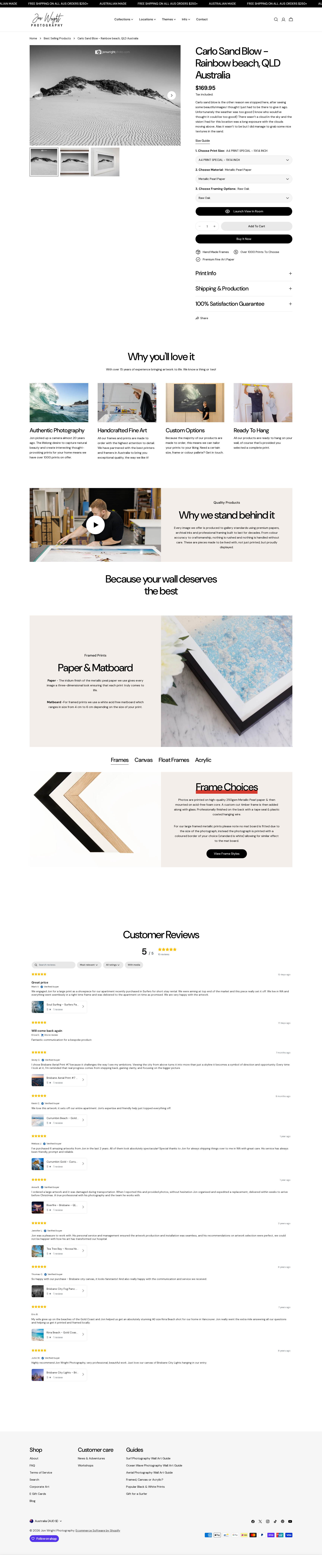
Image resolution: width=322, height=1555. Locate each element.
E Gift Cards (38, 1494)
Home (33, 38)
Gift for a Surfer (136, 1494)
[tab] (120, 760)
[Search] (276, 19)
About (34, 1458)
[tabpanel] (161, 819)
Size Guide (202, 141)
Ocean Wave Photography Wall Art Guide (154, 1465)
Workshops (85, 1465)
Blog (32, 1501)
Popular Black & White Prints (145, 1487)
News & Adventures (91, 1458)
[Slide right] (171, 95)
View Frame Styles (226, 854)
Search (34, 1480)
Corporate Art (39, 1487)
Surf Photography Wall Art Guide (148, 1458)
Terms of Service (41, 1472)
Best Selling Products (57, 38)
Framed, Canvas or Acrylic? (144, 1480)
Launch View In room (248, 211)
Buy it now (243, 239)
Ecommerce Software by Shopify (98, 1530)
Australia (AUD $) (46, 1521)
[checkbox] (134, 965)
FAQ (32, 1465)
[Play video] (95, 525)
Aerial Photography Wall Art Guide (149, 1472)
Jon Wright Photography (57, 1530)
